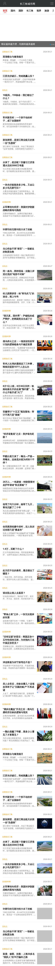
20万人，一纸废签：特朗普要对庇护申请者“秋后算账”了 (19, 483)
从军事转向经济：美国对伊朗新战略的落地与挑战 (18, 208)
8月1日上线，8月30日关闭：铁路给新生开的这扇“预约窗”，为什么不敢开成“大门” (18, 389)
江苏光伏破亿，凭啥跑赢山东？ (18, 75)
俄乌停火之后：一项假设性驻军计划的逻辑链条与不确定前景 (18, 343)
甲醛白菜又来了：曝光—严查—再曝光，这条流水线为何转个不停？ (18, 459)
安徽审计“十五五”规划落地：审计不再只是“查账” (18, 413)
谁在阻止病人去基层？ (14, 592)
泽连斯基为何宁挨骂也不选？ (17, 662)
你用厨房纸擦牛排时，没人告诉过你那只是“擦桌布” (18, 528)
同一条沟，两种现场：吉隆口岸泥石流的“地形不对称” (18, 272)
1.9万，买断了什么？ (13, 548)
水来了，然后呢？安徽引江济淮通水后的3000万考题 (18, 164)
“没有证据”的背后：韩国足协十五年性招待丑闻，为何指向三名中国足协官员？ (18, 639)
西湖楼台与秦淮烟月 (13, 56)
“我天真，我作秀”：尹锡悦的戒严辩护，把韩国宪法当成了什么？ (18, 319)
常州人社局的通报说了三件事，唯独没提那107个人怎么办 (18, 365)
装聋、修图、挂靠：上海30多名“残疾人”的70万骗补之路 (19, 954)
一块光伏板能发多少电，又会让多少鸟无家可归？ (18, 186)
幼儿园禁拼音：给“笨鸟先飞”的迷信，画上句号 (18, 295)
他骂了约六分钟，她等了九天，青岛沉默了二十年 (18, 506)
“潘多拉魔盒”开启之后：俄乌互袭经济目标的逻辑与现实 (18, 711)
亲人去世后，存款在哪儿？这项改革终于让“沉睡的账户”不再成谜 (18, 687)
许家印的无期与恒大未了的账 (17, 229)
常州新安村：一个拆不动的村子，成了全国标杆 (17, 119)
